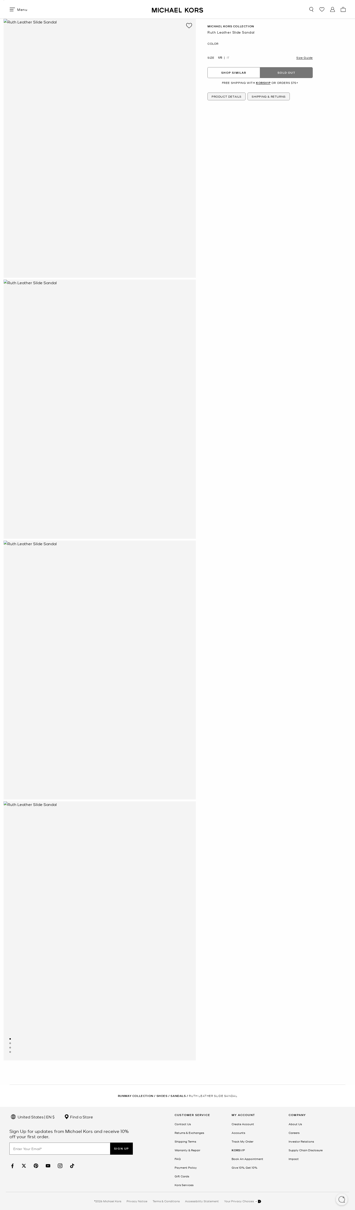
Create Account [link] (243, 1124)
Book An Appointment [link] (247, 1159)
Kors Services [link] (184, 1185)
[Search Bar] (311, 9)
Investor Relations (301, 1141)
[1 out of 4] (10, 1039)
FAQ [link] (178, 1159)
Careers (294, 1133)
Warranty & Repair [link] (187, 1150)
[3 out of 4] (10, 1047)
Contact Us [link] (183, 1124)
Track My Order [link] (242, 1141)
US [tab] (220, 57)
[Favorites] (322, 9)
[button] (341, 1200)
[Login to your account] (332, 9)
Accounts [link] (238, 1133)
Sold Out (286, 73)
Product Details (226, 96)
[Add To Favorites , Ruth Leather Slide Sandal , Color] (189, 26)
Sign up (121, 1148)
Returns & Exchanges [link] (189, 1133)
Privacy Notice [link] (137, 1201)
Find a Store (81, 1116)
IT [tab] (228, 57)
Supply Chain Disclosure (306, 1150)
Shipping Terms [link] (185, 1141)
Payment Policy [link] (186, 1167)
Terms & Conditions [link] (166, 1201)
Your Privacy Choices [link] (239, 1201)
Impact (294, 1159)
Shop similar (233, 73)
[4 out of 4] (10, 1052)
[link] (11, 1166)
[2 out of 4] (10, 1043)
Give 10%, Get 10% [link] (244, 1167)
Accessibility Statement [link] (202, 1201)
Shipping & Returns (269, 96)
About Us (295, 1124)
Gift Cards (182, 1176)
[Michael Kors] (177, 9)
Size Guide (304, 57)
